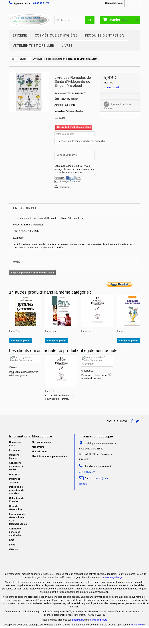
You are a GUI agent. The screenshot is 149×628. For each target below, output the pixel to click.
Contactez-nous (113, 3)
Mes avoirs (38, 446)
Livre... (121, 331)
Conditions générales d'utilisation (15, 532)
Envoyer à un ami (70, 181)
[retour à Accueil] (12, 59)
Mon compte (42, 436)
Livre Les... (51, 331)
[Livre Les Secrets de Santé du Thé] (61, 311)
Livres (67, 45)
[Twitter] (60, 177)
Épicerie (20, 35)
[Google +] (78, 177)
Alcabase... (87, 370)
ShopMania (78, 619)
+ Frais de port (111, 87)
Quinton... (15, 367)
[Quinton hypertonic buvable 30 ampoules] (25, 359)
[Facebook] (70, 177)
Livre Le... (87, 331)
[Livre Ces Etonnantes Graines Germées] (25, 311)
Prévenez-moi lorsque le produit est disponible (81, 141)
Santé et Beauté (98, 619)
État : (57, 98)
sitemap (13, 549)
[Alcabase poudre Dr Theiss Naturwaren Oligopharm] (97, 361)
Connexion (132, 3)
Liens (12, 544)
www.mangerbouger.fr (114, 577)
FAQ (11, 540)
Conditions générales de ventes (16, 466)
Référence (60, 93)
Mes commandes (41, 442)
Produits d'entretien (104, 35)
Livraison (14, 450)
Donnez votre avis (67, 154)
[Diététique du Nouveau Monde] (29, 20)
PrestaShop (136, 624)
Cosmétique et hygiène (56, 35)
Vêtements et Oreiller (33, 45)
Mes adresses (39, 451)
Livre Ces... (16, 331)
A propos (14, 474)
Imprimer (65, 187)
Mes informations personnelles (49, 456)
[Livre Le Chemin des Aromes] (97, 311)
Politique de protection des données (17, 490)
